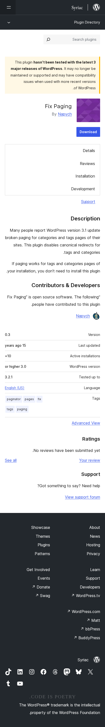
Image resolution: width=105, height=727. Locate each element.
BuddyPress (87, 637)
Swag (42, 595)
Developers (90, 587)
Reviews (87, 163)
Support (88, 201)
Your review (89, 460)
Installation (85, 176)
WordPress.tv (85, 595)
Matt (93, 620)
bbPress (90, 628)
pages (29, 399)
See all (11, 460)
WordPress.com (83, 611)
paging (22, 409)
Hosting (93, 544)
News (95, 536)
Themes (43, 536)
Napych (65, 114)
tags (10, 409)
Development (83, 188)
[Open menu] (8, 7)
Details (89, 150)
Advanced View (86, 423)
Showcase (40, 527)
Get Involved (38, 569)
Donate (41, 587)
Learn (95, 569)
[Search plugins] (48, 39)
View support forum (82, 497)
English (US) (14, 388)
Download (88, 132)
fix (39, 399)
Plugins (44, 544)
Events (44, 578)
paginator (14, 399)
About (94, 527)
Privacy (93, 553)
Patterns (42, 553)
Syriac (83, 659)
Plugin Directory (87, 22)
